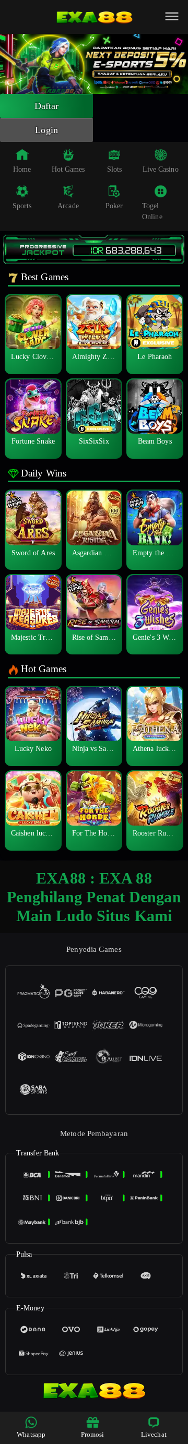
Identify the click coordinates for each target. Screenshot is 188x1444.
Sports (22, 206)
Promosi (92, 1434)
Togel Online (152, 211)
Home (22, 169)
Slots (114, 169)
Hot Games (68, 169)
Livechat (154, 1434)
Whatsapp (31, 1434)
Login (46, 130)
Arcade (68, 206)
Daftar (46, 106)
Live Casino (161, 169)
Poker (114, 206)
